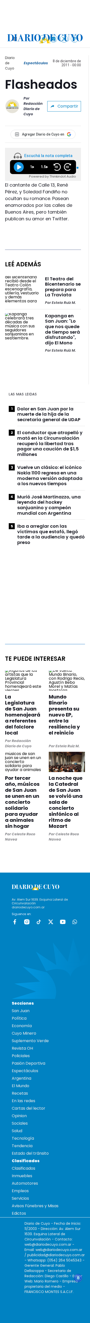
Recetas (20, 1093)
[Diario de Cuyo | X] (64, 39)
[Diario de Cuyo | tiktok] (74, 39)
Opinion (19, 1116)
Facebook (15, 922)
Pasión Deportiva (28, 1063)
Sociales (20, 1123)
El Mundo (20, 1086)
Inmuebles (22, 1176)
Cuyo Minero (24, 1033)
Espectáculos (36, 63)
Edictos (19, 1213)
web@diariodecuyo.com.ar (47, 1244)
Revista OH (22, 1048)
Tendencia (22, 1146)
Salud (17, 1131)
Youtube (63, 922)
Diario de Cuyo (10, 63)
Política (19, 1018)
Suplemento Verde (30, 1041)
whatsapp (75, 922)
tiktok (39, 922)
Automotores (25, 1183)
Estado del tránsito (30, 1153)
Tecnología (23, 1138)
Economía (22, 1026)
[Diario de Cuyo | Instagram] (54, 39)
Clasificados (23, 1168)
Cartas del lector (28, 1108)
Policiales (21, 1056)
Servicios (20, 1198)
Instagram (27, 922)
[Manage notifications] (78, 1278)
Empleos (20, 1191)
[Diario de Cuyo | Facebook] (43, 39)
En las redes (23, 1101)
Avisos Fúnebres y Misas (35, 1206)
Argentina (21, 1078)
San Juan (21, 1011)
